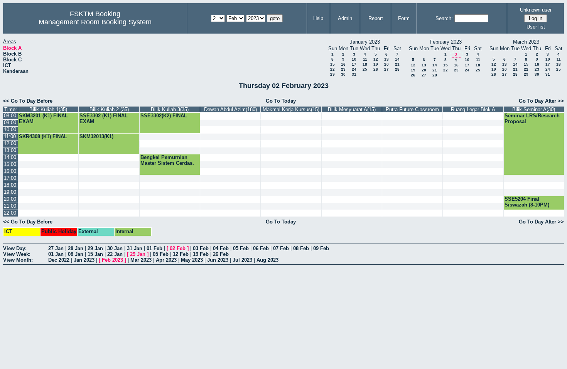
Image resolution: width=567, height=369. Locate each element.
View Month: (18, 260)
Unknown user (536, 10)
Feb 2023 (112, 260)
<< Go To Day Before (27, 101)
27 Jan (56, 248)
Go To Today (281, 101)
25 (365, 69)
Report (375, 18)
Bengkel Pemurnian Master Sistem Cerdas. (167, 160)
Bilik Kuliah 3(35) (170, 109)
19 (375, 64)
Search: (444, 18)
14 (397, 59)
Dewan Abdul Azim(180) (230, 109)
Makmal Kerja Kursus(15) (291, 109)
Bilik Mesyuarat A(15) (352, 109)
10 (354, 59)
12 (375, 59)
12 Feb (181, 254)
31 (354, 74)
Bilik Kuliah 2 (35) (109, 109)
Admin (345, 18)
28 (397, 69)
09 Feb (321, 248)
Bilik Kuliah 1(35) (48, 109)
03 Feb (201, 248)
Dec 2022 (58, 260)
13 (386, 59)
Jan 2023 (84, 260)
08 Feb (301, 248)
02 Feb (178, 248)
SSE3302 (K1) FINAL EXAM (103, 118)
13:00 (10, 150)
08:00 (10, 115)
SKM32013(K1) (96, 136)
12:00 (10, 143)
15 (332, 64)
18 (365, 64)
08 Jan (75, 254)
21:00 (10, 206)
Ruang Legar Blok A (473, 109)
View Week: (16, 254)
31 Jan (134, 248)
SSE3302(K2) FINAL (163, 115)
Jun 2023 (217, 260)
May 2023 (192, 260)
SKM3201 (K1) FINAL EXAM (43, 118)
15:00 (10, 164)
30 (343, 74)
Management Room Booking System (95, 22)
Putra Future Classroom (412, 109)
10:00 (10, 129)
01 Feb (154, 248)
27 (386, 69)
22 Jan (115, 254)
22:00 (10, 213)
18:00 (10, 185)
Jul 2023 (242, 260)
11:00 (10, 136)
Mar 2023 (141, 260)
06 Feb (261, 248)
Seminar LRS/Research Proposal (532, 118)
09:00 (10, 122)
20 (386, 64)
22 (332, 69)
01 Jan (56, 254)
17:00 (10, 178)
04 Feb (221, 248)
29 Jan (95, 248)
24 (354, 69)
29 (332, 74)
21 (397, 64)
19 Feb (201, 254)
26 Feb (221, 254)
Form (404, 18)
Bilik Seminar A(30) (533, 109)
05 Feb (241, 248)
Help (318, 18)
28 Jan (75, 248)
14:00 (10, 157)
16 (343, 64)
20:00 (10, 199)
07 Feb (281, 248)
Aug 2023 (267, 260)
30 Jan (115, 248)
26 (375, 69)
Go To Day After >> (541, 101)
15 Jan (95, 254)
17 (354, 64)
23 (343, 69)
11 (365, 59)
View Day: (15, 248)
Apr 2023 (166, 260)
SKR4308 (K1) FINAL (43, 136)
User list (535, 27)
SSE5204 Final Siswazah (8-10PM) (527, 202)
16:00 (10, 171)
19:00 (10, 192)
